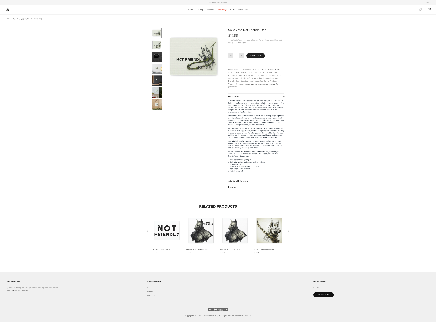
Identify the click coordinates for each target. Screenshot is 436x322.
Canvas (277, 69)
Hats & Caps (243, 10)
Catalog (200, 10)
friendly (231, 75)
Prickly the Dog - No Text (264, 249)
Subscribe (323, 295)
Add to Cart (256, 56)
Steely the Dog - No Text (230, 249)
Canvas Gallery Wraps (161, 249)
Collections (151, 295)
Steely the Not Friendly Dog (197, 249)
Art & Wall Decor (259, 69)
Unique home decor (256, 84)
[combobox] (429, 2)
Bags (232, 10)
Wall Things (222, 10)
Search (149, 288)
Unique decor (241, 84)
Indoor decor (268, 78)
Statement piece (252, 81)
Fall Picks (255, 72)
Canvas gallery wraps (237, 72)
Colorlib (247, 316)
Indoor (259, 78)
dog (248, 72)
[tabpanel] (193, 56)
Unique (231, 84)
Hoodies (210, 10)
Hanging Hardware (268, 75)
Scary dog (240, 81)
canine (269, 69)
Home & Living (249, 78)
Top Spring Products (268, 81)
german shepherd (251, 75)
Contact (150, 291)
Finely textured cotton (269, 72)
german (239, 75)
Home (190, 10)
